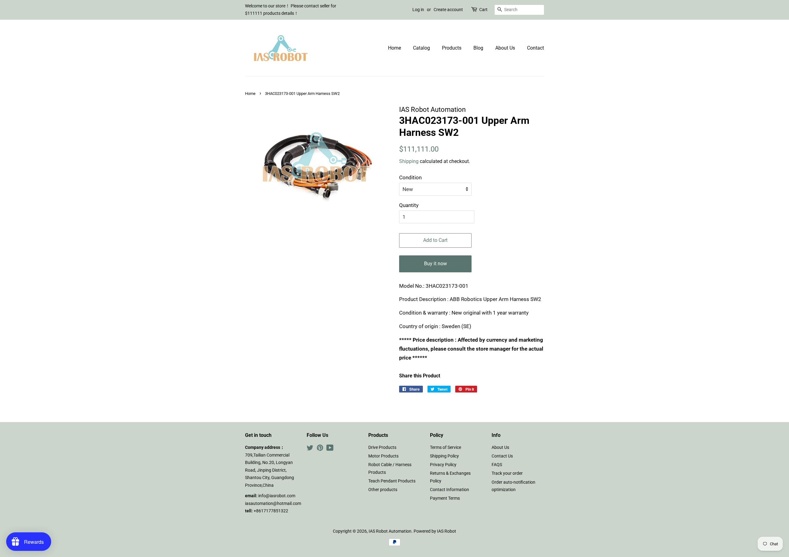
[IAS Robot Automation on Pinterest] (320, 449)
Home (394, 48)
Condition (410, 177)
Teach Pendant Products (391, 481)
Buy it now (435, 263)
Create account (448, 9)
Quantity (409, 205)
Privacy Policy (443, 464)
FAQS (497, 464)
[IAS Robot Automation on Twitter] (310, 449)
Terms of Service (445, 447)
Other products (382, 489)
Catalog (421, 48)
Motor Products (383, 456)
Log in (418, 9)
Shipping (409, 161)
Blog (478, 48)
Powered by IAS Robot (435, 531)
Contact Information (449, 489)
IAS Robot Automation (390, 531)
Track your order (507, 473)
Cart (483, 9)
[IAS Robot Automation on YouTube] (329, 449)
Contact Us (502, 456)
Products (451, 48)
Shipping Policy (444, 456)
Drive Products (382, 447)
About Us (505, 48)
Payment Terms (445, 498)
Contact (535, 48)
